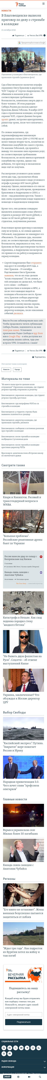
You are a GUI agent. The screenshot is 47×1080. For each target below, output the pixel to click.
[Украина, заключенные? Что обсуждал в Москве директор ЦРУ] (23, 680)
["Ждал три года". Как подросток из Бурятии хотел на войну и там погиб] (23, 933)
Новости (6, 11)
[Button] (18, 35)
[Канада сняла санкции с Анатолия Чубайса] (23, 850)
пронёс (5, 120)
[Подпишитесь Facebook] (9, 1047)
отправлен (36, 263)
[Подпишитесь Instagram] (32, 1047)
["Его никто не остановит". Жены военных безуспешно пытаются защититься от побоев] (23, 894)
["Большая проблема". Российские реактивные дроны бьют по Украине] (23, 521)
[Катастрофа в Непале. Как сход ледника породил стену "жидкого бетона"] (23, 602)
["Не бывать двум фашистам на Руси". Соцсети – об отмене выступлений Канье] (23, 641)
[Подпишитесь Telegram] (27, 1047)
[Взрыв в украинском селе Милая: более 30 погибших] (23, 815)
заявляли (9, 276)
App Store (38, 333)
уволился (18, 313)
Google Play (14, 337)
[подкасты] (18, 1077)
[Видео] (29, 1077)
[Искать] (40, 1077)
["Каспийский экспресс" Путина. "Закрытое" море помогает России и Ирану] (23, 728)
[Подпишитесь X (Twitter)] (15, 1047)
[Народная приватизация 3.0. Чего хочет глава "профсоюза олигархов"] (23, 767)
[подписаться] (9, 1053)
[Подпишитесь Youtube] (21, 1047)
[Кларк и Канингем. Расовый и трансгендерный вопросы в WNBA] (23, 482)
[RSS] (38, 1047)
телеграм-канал (11, 330)
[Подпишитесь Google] (4, 1047)
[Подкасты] (4, 1053)
